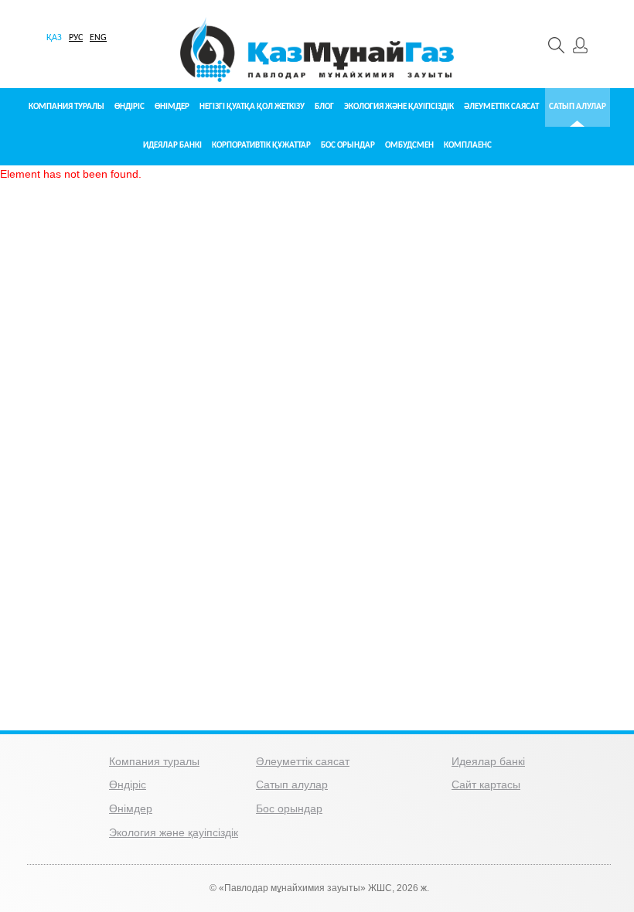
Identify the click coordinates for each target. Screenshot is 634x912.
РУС (76, 38)
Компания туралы (66, 107)
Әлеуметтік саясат (501, 107)
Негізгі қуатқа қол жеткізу (252, 107)
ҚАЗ (54, 38)
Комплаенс (468, 145)
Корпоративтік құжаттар (261, 145)
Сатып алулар (577, 107)
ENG (98, 38)
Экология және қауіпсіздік (399, 107)
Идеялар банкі (172, 145)
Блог (324, 107)
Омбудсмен (409, 145)
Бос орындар (348, 145)
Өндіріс (129, 107)
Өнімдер (172, 107)
